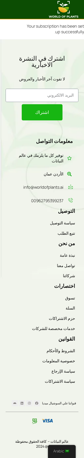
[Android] (15, 403)
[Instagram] (29, 403)
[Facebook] (37, 403)
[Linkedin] (22, 403)
